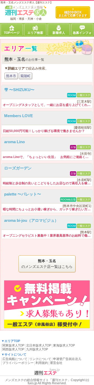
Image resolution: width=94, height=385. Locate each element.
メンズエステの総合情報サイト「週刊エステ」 (38, 380)
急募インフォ (82, 33)
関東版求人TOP (13, 345)
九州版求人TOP (37, 349)
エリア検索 (35, 33)
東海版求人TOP (64, 345)
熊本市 (11, 76)
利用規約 (42, 363)
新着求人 (58, 33)
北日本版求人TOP (38, 345)
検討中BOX (72, 13)
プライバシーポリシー (18, 363)
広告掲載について (14, 359)
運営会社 (56, 363)
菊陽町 (25, 76)
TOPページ (12, 33)
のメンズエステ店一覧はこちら (47, 264)
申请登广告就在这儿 (67, 359)
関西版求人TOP (13, 349)
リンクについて (40, 359)
